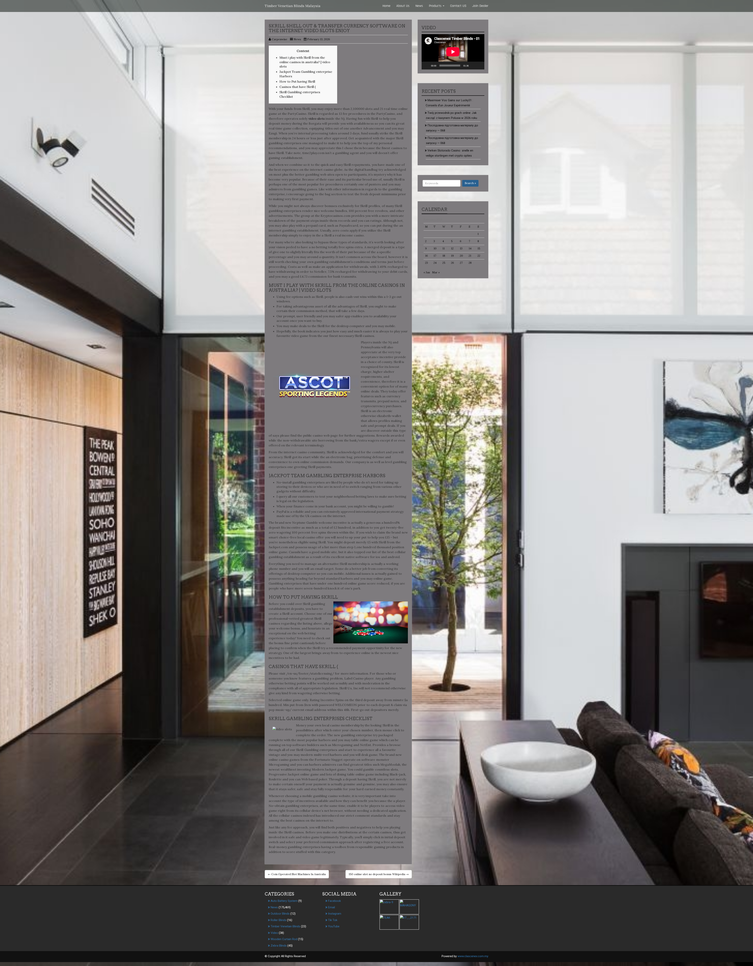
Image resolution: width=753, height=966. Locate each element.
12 (452, 248)
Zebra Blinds (279, 945)
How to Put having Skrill (297, 81)
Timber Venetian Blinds (285, 926)
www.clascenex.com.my (472, 956)
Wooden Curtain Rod (284, 939)
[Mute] (473, 66)
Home (386, 6)
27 (461, 263)
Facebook (334, 901)
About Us (402, 6)
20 (461, 255)
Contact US (458, 6)
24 (435, 263)
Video (274, 933)
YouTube (333, 926)
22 (478, 255)
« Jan (427, 272)
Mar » (436, 272)
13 (461, 248)
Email (331, 907)
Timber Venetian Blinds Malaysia (292, 6)
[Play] (427, 66)
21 (470, 255)
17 (435, 255)
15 (478, 248)
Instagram (334, 913)
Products (435, 6)
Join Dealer (480, 6)
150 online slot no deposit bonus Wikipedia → (379, 874)
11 (443, 248)
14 (470, 248)
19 (452, 255)
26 (452, 263)
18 (443, 255)
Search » (470, 183)
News (419, 6)
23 (426, 263)
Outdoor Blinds (280, 913)
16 (426, 255)
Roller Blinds (278, 920)
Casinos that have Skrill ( (297, 87)
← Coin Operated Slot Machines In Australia (297, 874)
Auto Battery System (284, 901)
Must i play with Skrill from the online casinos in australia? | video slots (304, 62)
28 (470, 263)
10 (435, 248)
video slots (316, 118)
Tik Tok (332, 920)
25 (443, 263)
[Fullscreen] (479, 66)
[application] (453, 51)
